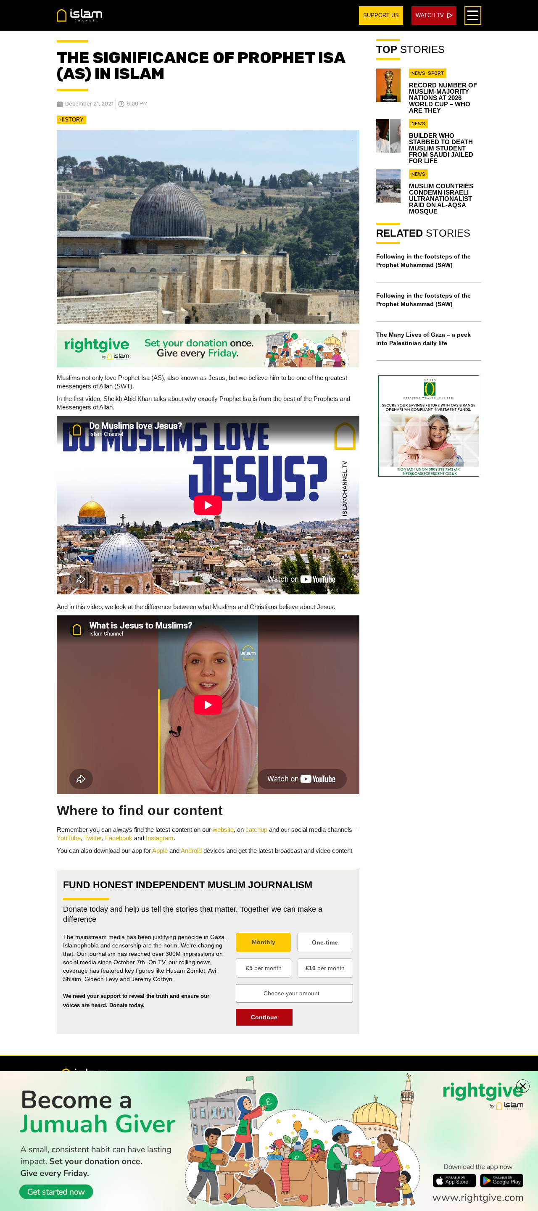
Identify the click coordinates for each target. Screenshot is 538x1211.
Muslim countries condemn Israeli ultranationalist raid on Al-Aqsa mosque (441, 198)
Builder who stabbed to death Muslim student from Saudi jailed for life (441, 148)
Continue (264, 1017)
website (223, 829)
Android (191, 850)
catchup (256, 829)
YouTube (69, 838)
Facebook (118, 838)
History (71, 119)
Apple (160, 850)
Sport (436, 73)
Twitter (93, 838)
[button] (523, 1086)
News (418, 73)
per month (264, 968)
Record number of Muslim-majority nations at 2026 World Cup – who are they (443, 98)
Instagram (160, 838)
